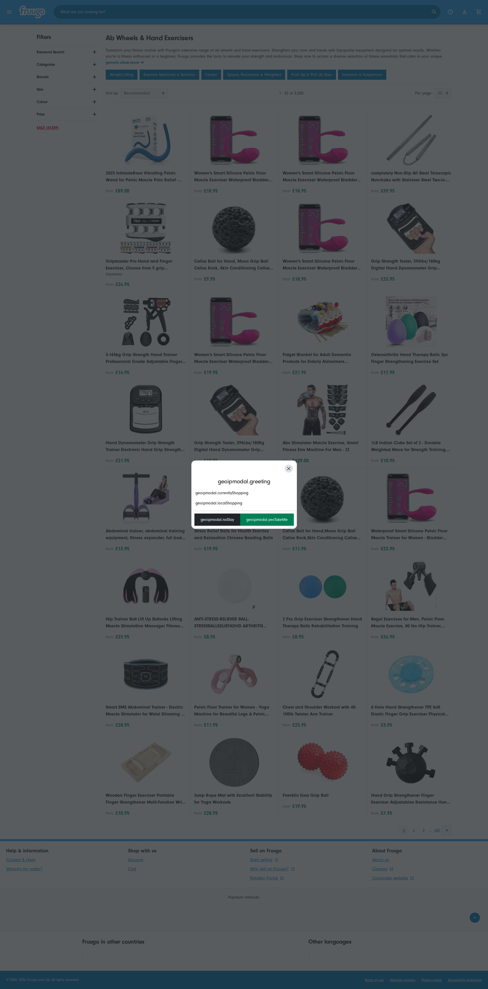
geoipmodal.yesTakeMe (267, 519)
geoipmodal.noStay (217, 519)
